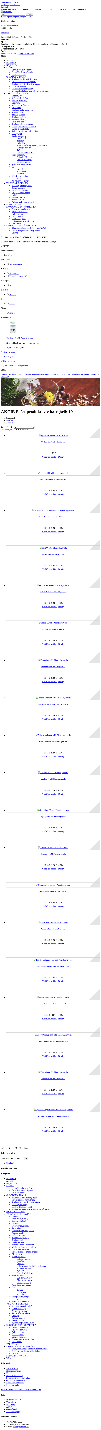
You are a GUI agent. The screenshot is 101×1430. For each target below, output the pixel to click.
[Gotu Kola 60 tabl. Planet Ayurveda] (53, 585)
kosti (3, 377)
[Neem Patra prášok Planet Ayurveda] (53, 997)
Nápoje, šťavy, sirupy (20, 176)
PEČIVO (10, 67)
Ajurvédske (21, 174)
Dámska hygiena (19, 219)
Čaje (13, 167)
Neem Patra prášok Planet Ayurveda (53, 1004)
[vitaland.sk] (6, 12)
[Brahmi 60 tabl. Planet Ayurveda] (53, 660)
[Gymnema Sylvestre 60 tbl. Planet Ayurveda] (53, 1110)
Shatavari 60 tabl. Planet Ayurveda (53, 479)
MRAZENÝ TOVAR (15, 1212)
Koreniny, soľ (17, 112)
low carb (8, 374)
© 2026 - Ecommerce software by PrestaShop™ (21, 1389)
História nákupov (13, 1400)
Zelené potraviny (19, 188)
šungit (14, 374)
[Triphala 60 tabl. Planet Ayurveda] (53, 847)
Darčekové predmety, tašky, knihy (26, 230)
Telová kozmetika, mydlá (22, 209)
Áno (12, 285)
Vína (19, 178)
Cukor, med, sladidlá (20, 129)
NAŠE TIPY (11, 65)
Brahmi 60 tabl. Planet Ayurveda (53, 667)
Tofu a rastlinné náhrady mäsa (24, 81)
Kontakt (9, 1373)
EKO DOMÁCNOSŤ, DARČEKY (21, 226)
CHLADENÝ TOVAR (16, 77)
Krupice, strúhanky (19, 100)
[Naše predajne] (8, 361)
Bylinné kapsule (18, 197)
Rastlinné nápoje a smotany (23, 124)
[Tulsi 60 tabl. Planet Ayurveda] (53, 548)
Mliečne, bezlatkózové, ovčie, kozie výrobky (30, 91)
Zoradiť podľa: (7, 427)
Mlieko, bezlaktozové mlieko (24, 126)
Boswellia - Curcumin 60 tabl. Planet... (53, 517)
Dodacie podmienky (14, 1375)
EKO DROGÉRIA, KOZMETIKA (21, 207)
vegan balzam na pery (81, 374)
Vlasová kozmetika (19, 211)
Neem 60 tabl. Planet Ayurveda (53, 629)
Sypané (20, 169)
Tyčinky (20, 150)
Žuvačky (20, 141)
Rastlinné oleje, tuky (20, 117)
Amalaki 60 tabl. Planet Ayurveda (53, 779)
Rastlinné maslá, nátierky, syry (24, 79)
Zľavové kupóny (13, 1411)
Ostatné (15, 233)
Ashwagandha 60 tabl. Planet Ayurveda (53, 742)
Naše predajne (7, 356)
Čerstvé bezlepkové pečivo (23, 72)
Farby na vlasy (18, 214)
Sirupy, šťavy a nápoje (21, 193)
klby (7, 377)
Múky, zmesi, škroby (20, 105)
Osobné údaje (12, 1409)
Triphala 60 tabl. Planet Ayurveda (53, 854)
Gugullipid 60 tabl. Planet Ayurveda (19, 338)
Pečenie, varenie (18, 115)
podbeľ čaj (94, 374)
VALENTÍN (11, 1344)
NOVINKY (11, 63)
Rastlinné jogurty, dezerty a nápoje (26, 84)
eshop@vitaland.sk (21, 1427)
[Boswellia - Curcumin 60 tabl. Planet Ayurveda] (53, 510)
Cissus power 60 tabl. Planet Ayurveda (53, 891)
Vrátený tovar (12, 1402)
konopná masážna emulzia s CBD (57, 374)
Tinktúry (15, 195)
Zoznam (9, 423)
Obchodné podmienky (15, 1380)
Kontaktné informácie (15, 1383)
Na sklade (15, 264)
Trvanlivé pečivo (19, 74)
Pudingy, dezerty (24, 148)
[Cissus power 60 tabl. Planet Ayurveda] (53, 885)
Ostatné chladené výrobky (22, 89)
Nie (12, 304)
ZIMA (9, 1358)
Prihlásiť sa (5, 7)
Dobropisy (10, 1404)
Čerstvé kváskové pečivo (22, 70)
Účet (3, 1395)
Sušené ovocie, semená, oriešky (25, 131)
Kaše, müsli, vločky (20, 98)
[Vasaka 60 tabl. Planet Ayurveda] (53, 922)
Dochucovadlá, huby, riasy (23, 110)
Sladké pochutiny (19, 136)
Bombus (14, 273)
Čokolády (21, 143)
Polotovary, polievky (20, 181)
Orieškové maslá (18, 122)
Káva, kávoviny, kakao (21, 164)
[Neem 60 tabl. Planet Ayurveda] (53, 623)
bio (2, 374)
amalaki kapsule (36, 374)
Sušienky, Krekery (24, 157)
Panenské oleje (18, 200)
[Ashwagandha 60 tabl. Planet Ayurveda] (53, 735)
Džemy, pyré (17, 133)
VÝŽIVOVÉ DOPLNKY (17, 183)
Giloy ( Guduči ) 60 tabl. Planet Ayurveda (53, 1041)
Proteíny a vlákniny (20, 190)
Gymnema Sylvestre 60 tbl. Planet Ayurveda (53, 1116)
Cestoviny (16, 103)
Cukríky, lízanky (24, 138)
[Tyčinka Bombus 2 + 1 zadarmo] (53, 435)
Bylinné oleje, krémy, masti (23, 202)
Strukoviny (16, 107)
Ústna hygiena (18, 216)
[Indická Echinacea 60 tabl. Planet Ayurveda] (53, 960)
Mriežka (9, 420)
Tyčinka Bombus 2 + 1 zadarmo (53, 442)
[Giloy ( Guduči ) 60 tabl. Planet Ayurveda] (53, 1035)
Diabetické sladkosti (25, 152)
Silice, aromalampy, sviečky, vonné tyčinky (29, 228)
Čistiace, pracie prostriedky (23, 221)
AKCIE (9, 60)
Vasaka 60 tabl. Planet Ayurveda (53, 929)
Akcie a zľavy (12, 1368)
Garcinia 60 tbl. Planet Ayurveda (53, 1079)
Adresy (9, 1407)
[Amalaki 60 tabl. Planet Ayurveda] (53, 772)
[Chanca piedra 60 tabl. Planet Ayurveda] (53, 698)
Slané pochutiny (18, 155)
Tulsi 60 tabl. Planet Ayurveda (53, 554)
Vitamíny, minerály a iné (22, 185)
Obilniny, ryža (17, 96)
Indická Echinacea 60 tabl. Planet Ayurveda (53, 966)
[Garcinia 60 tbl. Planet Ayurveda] (53, 1072)
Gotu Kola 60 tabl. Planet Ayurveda (53, 592)
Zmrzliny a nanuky (19, 86)
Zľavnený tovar (7, 317)
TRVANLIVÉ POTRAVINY (18, 93)
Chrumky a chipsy (24, 159)
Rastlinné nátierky (19, 119)
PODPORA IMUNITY (16, 204)
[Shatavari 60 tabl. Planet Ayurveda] (53, 473)
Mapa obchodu (12, 1385)
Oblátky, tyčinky (24, 162)
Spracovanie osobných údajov (18, 1378)
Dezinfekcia (17, 223)
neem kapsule (23, 374)
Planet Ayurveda (18, 276)
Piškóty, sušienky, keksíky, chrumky (32, 145)
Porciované (21, 171)
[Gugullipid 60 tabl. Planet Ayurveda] (53, 810)
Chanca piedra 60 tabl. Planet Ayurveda (53, 704)
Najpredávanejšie (13, 1371)
